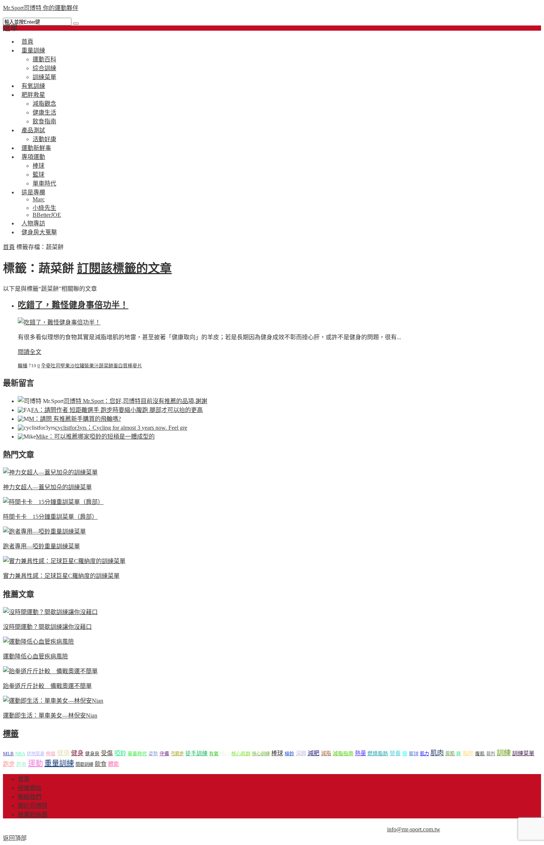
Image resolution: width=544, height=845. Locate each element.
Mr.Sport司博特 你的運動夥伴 (40, 8)
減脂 (326, 753)
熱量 (360, 753)
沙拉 (75, 365)
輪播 (22, 365)
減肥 (313, 753)
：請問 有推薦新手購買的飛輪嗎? (75, 419)
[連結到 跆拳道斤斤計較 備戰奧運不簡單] (50, 671)
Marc (39, 199)
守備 (164, 753)
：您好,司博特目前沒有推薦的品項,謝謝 (135, 401)
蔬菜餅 (106, 365)
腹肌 (480, 753)
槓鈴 (289, 753)
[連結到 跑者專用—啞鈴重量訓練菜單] (44, 531)
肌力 (424, 753)
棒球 (38, 166)
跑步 (9, 764)
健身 (77, 753)
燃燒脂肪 (377, 753)
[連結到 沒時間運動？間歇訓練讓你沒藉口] (50, 612)
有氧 (214, 753)
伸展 (51, 753)
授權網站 (29, 788)
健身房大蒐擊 (39, 232)
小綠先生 (44, 208)
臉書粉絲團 (32, 814)
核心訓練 (261, 753)
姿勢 (153, 753)
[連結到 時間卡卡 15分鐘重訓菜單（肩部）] (53, 502)
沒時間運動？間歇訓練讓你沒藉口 (47, 627)
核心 (225, 753)
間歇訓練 (84, 764)
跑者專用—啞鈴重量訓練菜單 (41, 546)
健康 (63, 753)
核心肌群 (241, 753)
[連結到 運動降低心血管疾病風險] (38, 641)
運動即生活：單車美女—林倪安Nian (50, 715)
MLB (8, 753)
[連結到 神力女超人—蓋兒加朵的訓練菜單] (50, 472)
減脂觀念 (44, 103)
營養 (395, 753)
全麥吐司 (50, 365)
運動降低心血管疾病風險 (35, 656)
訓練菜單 (523, 753)
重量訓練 (33, 50)
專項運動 (33, 157)
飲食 (101, 763)
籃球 (38, 174)
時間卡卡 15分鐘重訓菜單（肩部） (50, 517)
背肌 (450, 753)
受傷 (107, 753)
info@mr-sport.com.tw (413, 829)
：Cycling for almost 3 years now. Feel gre (121, 428)
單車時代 (137, 753)
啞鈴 (120, 753)
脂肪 (468, 753)
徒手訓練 (196, 753)
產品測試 (33, 130)
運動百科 (44, 59)
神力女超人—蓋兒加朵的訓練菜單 (47, 487)
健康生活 (44, 112)
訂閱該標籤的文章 (124, 268)
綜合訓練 (44, 68)
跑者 (21, 764)
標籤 (11, 733)
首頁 (9, 247)
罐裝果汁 (89, 365)
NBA (20, 753)
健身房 (92, 753)
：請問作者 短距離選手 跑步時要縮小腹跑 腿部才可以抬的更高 (117, 410)
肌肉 (437, 753)
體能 (113, 764)
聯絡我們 (29, 797)
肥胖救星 (33, 95)
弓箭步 (177, 753)
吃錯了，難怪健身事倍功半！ (73, 305)
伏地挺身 (35, 753)
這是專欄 (33, 192)
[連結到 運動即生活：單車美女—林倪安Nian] (53, 701)
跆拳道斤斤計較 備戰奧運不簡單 (47, 686)
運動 (35, 763)
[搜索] (76, 24)
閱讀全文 (29, 352)
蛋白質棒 (122, 365)
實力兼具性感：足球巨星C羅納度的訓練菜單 (61, 576)
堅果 (65, 365)
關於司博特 (32, 806)
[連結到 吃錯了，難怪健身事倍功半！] (59, 322)
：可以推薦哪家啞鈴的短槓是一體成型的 (95, 436)
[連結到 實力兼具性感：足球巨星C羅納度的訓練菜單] (64, 561)
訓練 (504, 753)
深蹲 (301, 753)
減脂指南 (343, 753)
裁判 (490, 753)
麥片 (137, 365)
